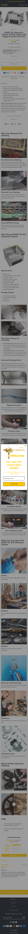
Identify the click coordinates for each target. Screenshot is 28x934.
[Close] (25, 446)
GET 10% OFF (14, 484)
